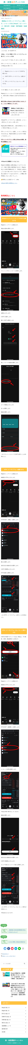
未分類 (3, 1031)
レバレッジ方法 (8, 956)
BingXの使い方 (6, 1007)
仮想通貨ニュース (6, 1025)
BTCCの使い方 (6, 1013)
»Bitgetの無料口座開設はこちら (9, 183)
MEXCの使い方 (6, 1022)
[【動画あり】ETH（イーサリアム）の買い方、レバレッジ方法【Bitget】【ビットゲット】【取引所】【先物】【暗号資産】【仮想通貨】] (15, 948)
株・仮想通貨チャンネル (14, 1040)
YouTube (21, 8)
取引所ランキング (21, 5)
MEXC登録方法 (7, 8)
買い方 (14, 956)
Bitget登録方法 (7, 5)
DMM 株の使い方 (6, 1019)
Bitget (3, 956)
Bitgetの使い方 (5, 953)
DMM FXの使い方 (6, 1016)
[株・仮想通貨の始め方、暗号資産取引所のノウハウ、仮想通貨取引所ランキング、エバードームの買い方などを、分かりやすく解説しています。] (14, 2)
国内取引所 (5, 1028)
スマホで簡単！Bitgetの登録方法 (16, 941)
